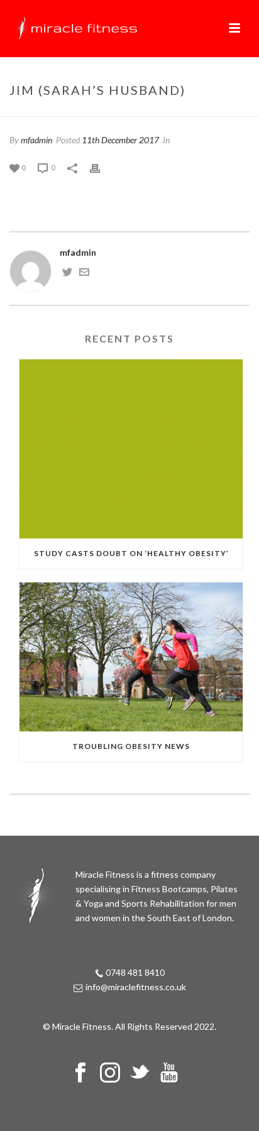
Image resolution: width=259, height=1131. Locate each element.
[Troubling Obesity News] (131, 656)
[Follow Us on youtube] (169, 1073)
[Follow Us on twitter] (140, 1073)
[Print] (101, 167)
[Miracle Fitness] (75, 28)
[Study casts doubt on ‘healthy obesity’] (131, 448)
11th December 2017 (120, 139)
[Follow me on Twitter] (67, 273)
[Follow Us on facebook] (80, 1073)
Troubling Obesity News (131, 746)
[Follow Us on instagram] (110, 1073)
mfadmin (36, 139)
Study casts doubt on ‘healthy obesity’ (131, 553)
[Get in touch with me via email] (84, 273)
